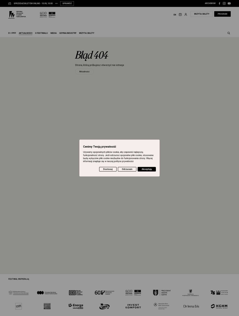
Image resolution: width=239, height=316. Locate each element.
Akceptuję (147, 169)
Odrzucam (127, 169)
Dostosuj (108, 169)
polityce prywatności (123, 161)
